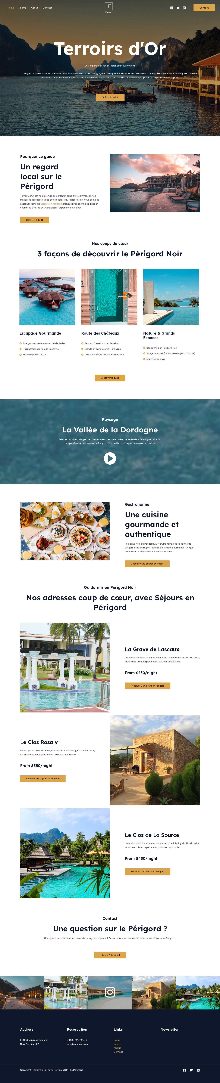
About (34, 7)
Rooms (22, 7)
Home (11, 7)
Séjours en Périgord (51, 203)
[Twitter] (178, 8)
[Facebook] (171, 8)
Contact (47, 7)
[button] (204, 7)
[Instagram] (184, 8)
